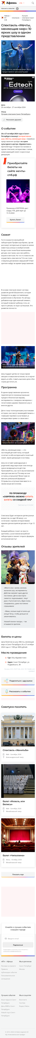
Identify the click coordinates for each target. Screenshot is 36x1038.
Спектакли (15, 18)
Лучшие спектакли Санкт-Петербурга (28, 18)
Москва (22, 969)
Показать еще (18, 874)
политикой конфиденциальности (12, 951)
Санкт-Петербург (25, 966)
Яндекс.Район (24, 1006)
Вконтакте (23, 1000)
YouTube (22, 1003)
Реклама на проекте (8, 966)
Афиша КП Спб (6, 18)
